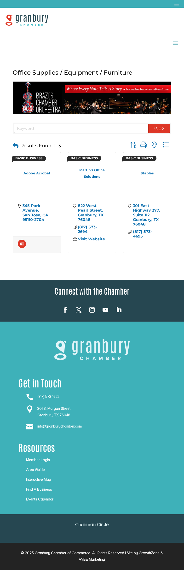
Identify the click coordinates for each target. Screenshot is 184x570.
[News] (22, 246)
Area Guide (35, 469)
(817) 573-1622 (48, 396)
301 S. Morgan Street (53, 408)
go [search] (161, 128)
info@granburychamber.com (59, 426)
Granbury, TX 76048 (53, 415)
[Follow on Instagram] (92, 310)
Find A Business (39, 489)
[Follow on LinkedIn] (119, 310)
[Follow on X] (78, 310)
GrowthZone (149, 553)
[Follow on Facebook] (65, 310)
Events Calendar (39, 499)
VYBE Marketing (92, 559)
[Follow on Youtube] (105, 310)
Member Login (38, 459)
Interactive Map (38, 479)
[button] (15, 145)
